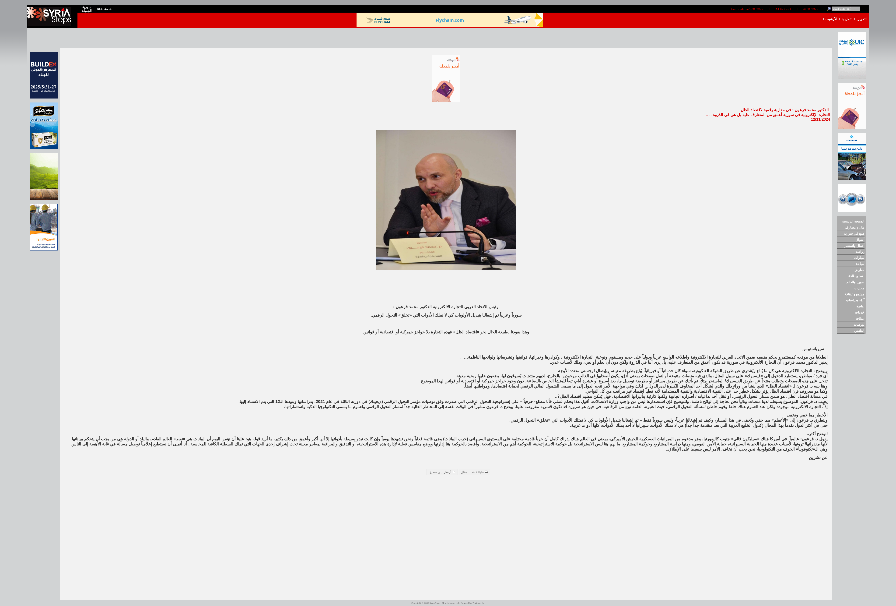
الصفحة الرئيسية (853, 221)
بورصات (859, 324)
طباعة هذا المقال (473, 472)
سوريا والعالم (855, 282)
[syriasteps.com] (50, 25)
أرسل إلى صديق (440, 472)
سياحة (860, 264)
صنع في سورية (854, 233)
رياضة (860, 306)
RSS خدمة (104, 9)
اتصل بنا (846, 19)
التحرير (862, 19)
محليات (859, 288)
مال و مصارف (854, 227)
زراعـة (860, 252)
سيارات (859, 258)
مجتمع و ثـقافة (854, 294)
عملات (860, 318)
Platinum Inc (478, 603)
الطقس (859, 330)
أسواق (860, 239)
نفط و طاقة (856, 276)
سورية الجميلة (87, 9)
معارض (859, 270)
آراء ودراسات (855, 300)
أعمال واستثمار (854, 245)
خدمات (859, 312)
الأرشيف (831, 19)
